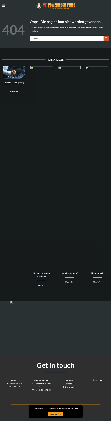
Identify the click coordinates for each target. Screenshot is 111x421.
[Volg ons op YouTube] (101, 381)
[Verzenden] (106, 38)
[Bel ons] (98, 381)
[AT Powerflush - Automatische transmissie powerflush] (55, 5)
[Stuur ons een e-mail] (96, 381)
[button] (4, 5)
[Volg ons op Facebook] (93, 381)
